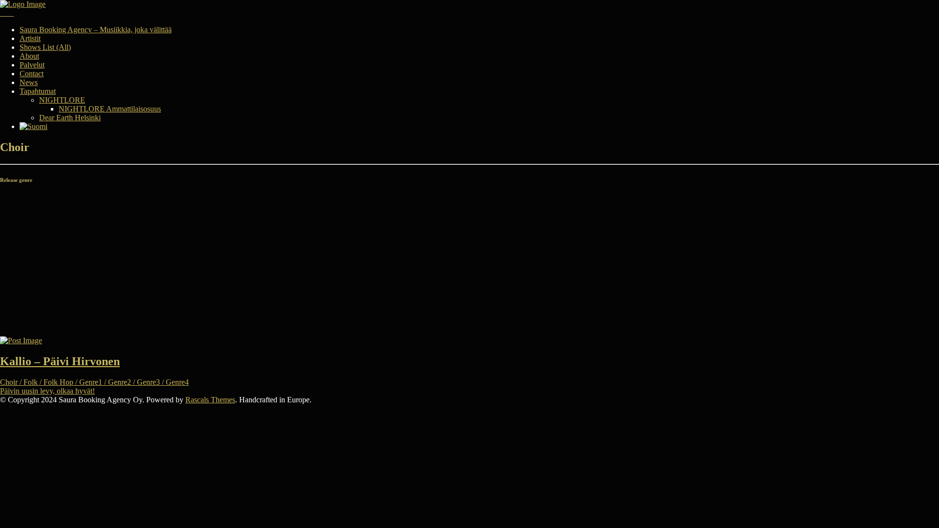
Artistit (30, 38)
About (29, 56)
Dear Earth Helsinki (70, 117)
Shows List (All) (45, 47)
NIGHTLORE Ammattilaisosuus (110, 109)
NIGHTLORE (62, 100)
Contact (32, 73)
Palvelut (32, 65)
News (29, 82)
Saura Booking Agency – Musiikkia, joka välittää (96, 29)
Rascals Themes (210, 400)
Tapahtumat (38, 91)
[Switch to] (33, 126)
